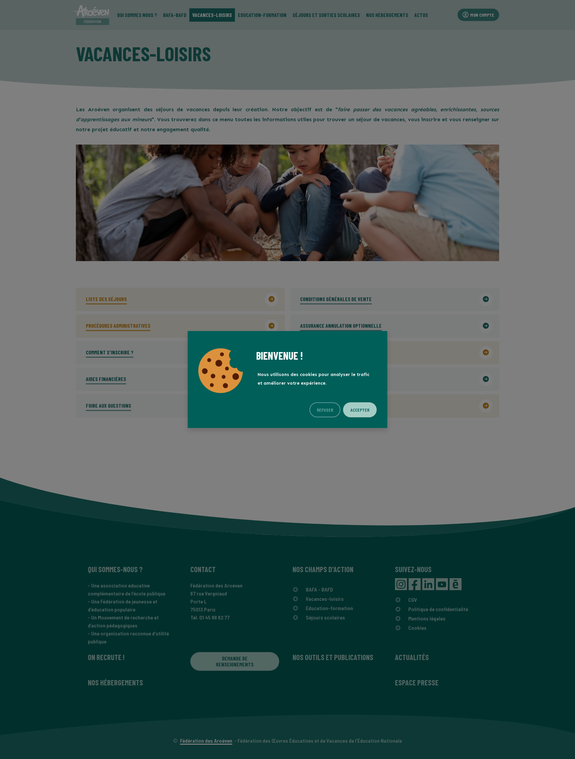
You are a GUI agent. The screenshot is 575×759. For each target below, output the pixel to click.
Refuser (325, 410)
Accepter (359, 410)
